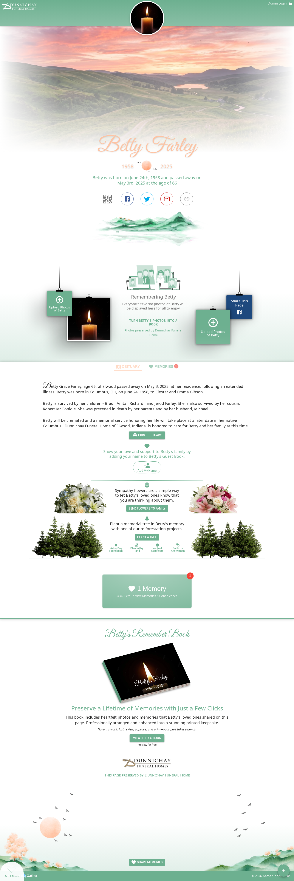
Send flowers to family (146, 508)
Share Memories (149, 862)
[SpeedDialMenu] (284, 871)
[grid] (147, 307)
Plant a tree (147, 537)
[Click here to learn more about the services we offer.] (147, 763)
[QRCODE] (107, 199)
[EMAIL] (166, 199)
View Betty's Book (147, 738)
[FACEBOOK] (127, 199)
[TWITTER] (147, 199)
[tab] (128, 366)
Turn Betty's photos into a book (153, 322)
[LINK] (186, 199)
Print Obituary (150, 435)
